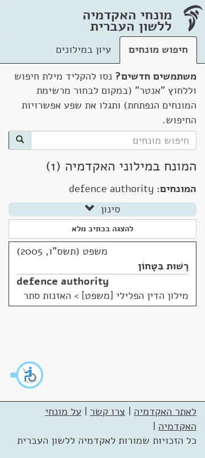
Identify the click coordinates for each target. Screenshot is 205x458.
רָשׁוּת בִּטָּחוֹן (163, 266)
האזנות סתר (47, 295)
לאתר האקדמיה (165, 411)
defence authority (63, 281)
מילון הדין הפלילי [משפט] (134, 295)
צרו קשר (107, 411)
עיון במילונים (83, 49)
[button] (27, 375)
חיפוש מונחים (158, 49)
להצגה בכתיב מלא (102, 228)
